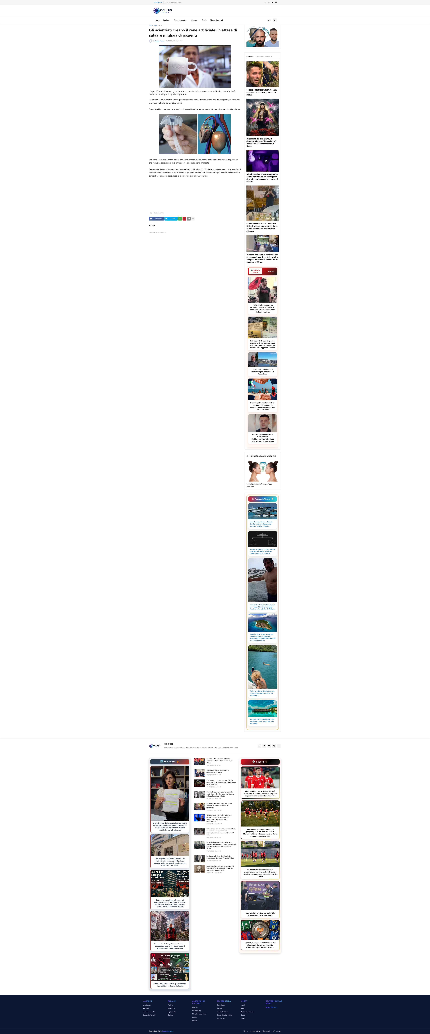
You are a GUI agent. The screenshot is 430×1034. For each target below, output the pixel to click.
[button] (269, 20)
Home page (153, 25)
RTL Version (277, 1031)
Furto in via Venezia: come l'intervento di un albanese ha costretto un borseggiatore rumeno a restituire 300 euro (220, 832)
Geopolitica (221, 1005)
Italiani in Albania (149, 1015)
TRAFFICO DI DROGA (264, 57)
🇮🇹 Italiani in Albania (255, 271)
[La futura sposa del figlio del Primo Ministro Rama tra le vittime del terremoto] (199, 806)
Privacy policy (255, 1031)
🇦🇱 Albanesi (270, 271)
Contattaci (266, 1031)
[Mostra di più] (193, 219)
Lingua (194, 20)
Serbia (194, 1021)
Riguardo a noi (216, 20)
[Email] (189, 219)
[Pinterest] (184, 219)
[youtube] (272, 2)
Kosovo (195, 1007)
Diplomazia (171, 1012)
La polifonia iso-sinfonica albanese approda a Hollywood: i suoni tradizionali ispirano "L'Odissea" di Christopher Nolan (221, 845)
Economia (171, 1008)
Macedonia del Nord (199, 1014)
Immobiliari (221, 1018)
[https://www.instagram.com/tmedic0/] (279, 746)
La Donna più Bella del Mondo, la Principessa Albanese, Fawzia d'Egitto (220, 857)
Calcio (204, 20)
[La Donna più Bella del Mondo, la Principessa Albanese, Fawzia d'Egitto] (199, 858)
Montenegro (196, 1011)
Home (157, 20)
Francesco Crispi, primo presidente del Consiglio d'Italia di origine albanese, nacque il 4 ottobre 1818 (220, 868)
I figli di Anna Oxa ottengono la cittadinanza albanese (217, 771)
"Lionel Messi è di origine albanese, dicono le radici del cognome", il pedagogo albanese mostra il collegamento (219, 818)
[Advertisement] (195, 193)
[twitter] (269, 2)
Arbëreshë (146, 1005)
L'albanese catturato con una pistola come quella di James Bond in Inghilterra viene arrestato (221, 782)
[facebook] (265, 2)
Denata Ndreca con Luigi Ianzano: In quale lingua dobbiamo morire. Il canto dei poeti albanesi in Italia (220, 794)
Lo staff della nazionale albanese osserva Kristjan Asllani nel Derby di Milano (219, 761)
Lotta (243, 1015)
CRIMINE (249, 57)
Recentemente (180, 20)
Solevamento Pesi (247, 1012)
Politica (170, 1005)
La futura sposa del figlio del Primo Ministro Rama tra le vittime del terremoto (219, 806)
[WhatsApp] (180, 219)
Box (242, 1008)
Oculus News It (167, 1031)
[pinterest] (276, 2)
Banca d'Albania (222, 1012)
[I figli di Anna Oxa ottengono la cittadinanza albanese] (199, 773)
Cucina (166, 20)
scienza (161, 213)
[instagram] (274, 746)
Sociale (170, 1015)
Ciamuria (146, 1008)
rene (160, 25)
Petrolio (219, 1008)
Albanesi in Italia (149, 1012)
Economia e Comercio (224, 1015)
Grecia (194, 1017)
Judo (243, 1018)
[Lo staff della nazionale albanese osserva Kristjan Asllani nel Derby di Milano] (199, 761)
